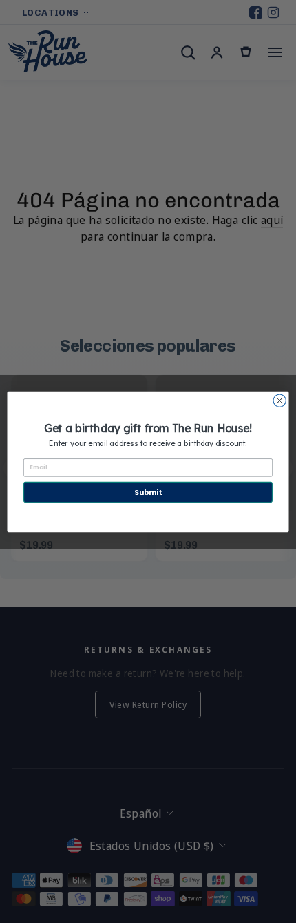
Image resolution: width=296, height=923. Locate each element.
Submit (148, 492)
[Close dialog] (279, 400)
